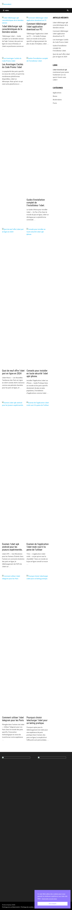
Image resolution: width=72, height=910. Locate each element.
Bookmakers (57, 100)
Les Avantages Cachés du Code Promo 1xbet (12, 66)
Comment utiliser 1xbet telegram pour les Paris (13, 719)
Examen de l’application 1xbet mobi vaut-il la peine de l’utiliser (38, 547)
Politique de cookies (27, 907)
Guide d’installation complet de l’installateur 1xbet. (36, 202)
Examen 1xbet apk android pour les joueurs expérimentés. (12, 547)
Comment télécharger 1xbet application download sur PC (37, 26)
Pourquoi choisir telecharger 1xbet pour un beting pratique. (37, 720)
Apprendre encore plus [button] (49, 899)
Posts (55, 103)
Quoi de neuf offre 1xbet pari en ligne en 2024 (13, 372)
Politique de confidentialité (11, 907)
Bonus (55, 96)
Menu (7, 10)
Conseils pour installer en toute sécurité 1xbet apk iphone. (37, 373)
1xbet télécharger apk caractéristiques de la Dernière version (12, 29)
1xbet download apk (60, 70)
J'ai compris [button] (52, 903)
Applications (57, 93)
